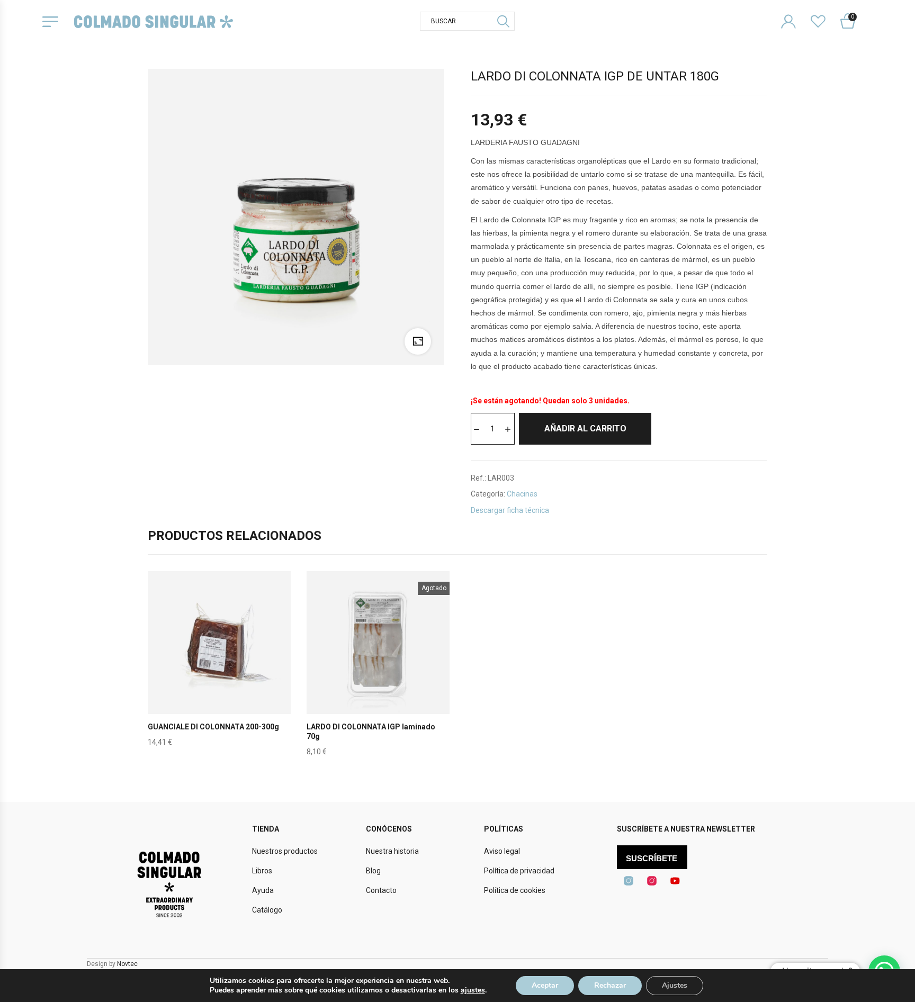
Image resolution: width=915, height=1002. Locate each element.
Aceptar (545, 985)
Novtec (127, 964)
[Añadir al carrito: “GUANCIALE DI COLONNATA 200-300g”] (219, 667)
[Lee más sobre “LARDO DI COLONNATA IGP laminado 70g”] (378, 667)
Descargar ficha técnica (510, 510)
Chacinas (522, 494)
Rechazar (610, 985)
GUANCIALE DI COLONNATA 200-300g (213, 727)
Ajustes (674, 985)
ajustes (473, 990)
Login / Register (795, 13)
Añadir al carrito (585, 428)
